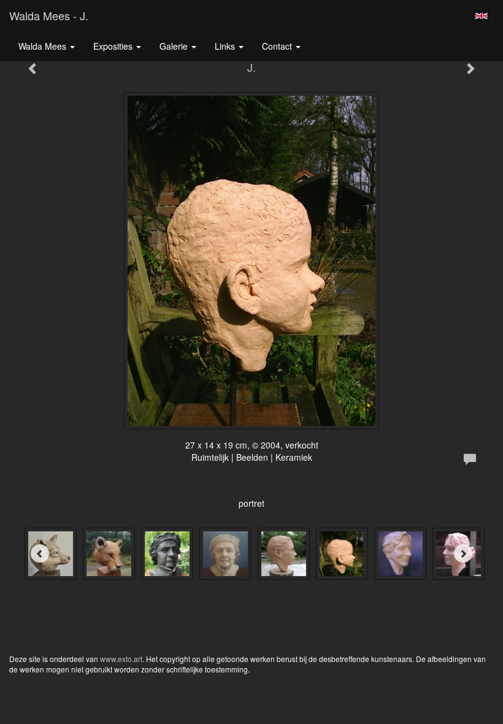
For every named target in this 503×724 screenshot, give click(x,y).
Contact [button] (278, 46)
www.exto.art (121, 658)
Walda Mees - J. (48, 15)
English (481, 16)
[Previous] (40, 553)
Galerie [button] (174, 46)
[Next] (463, 553)
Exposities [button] (114, 46)
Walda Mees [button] (43, 46)
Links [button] (226, 46)
